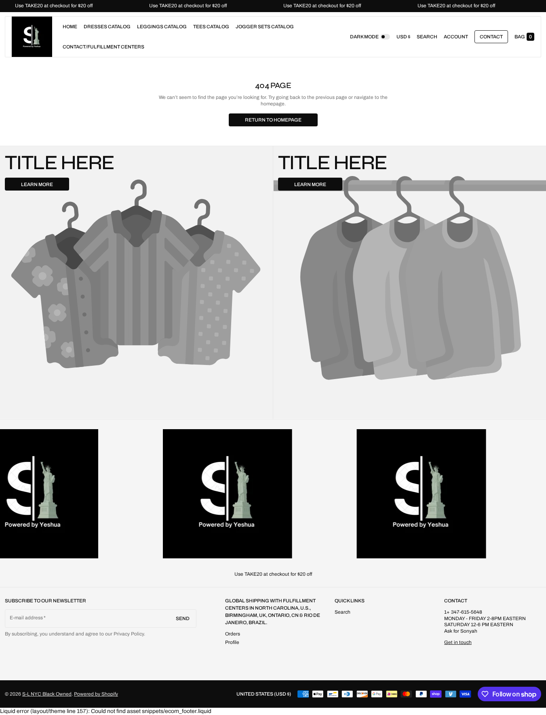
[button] (427, 37)
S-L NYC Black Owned (47, 694)
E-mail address (26, 618)
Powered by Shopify (96, 694)
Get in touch (458, 642)
